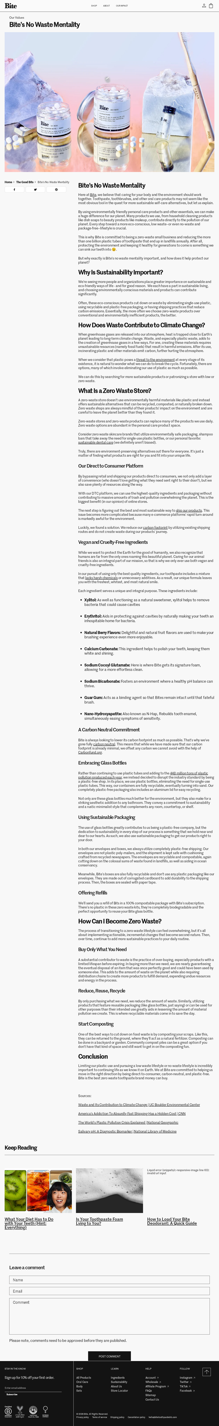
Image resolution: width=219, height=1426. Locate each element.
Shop (94, 5)
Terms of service (99, 1417)
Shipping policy (117, 1417)
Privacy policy (82, 1417)
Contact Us (152, 1399)
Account (150, 1377)
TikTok (184, 1386)
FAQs (148, 1390)
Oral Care (82, 1382)
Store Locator (119, 1390)
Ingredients (118, 1377)
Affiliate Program (155, 1386)
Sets (79, 1390)
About (106, 5)
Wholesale (151, 1382)
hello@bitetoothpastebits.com (163, 1417)
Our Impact (122, 5)
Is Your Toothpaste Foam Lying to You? (99, 1221)
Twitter (184, 1382)
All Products (83, 1377)
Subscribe (12, 1395)
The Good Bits (24, 182)
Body (79, 1386)
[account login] (204, 5)
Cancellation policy (136, 1417)
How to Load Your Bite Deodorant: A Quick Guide (172, 1221)
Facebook (186, 1390)
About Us (116, 1386)
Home (8, 182)
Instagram (186, 1377)
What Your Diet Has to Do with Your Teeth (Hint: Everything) (29, 1223)
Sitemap (150, 1395)
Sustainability (119, 1382)
